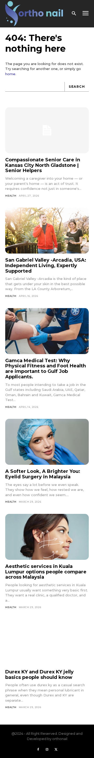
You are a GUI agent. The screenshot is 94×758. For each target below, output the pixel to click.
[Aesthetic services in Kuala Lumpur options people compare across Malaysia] (47, 537)
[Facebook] (38, 750)
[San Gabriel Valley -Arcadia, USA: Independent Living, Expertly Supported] (47, 231)
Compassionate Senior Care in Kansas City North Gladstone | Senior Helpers (42, 165)
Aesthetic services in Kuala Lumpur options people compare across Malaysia (45, 571)
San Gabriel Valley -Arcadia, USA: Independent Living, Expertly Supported (45, 265)
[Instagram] (47, 750)
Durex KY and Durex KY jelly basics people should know (39, 674)
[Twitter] (56, 750)
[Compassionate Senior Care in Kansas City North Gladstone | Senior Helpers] (47, 130)
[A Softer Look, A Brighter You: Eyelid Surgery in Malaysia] (47, 442)
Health (10, 195)
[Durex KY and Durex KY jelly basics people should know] (47, 642)
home (10, 74)
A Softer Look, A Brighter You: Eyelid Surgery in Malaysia (42, 474)
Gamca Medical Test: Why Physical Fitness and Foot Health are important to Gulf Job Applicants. (45, 369)
